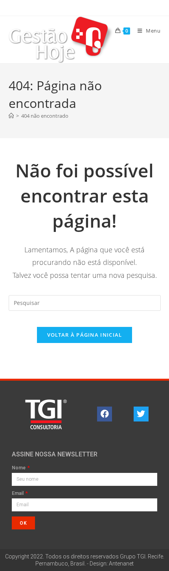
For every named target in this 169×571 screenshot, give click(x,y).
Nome (19, 468)
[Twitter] (141, 414)
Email (18, 493)
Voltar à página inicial (84, 334)
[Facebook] (104, 414)
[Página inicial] (11, 115)
